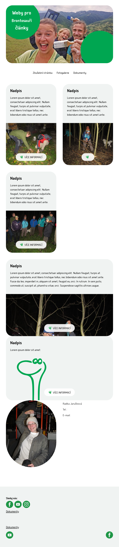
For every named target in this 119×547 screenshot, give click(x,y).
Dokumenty (79, 73)
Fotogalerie (63, 73)
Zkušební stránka (42, 73)
